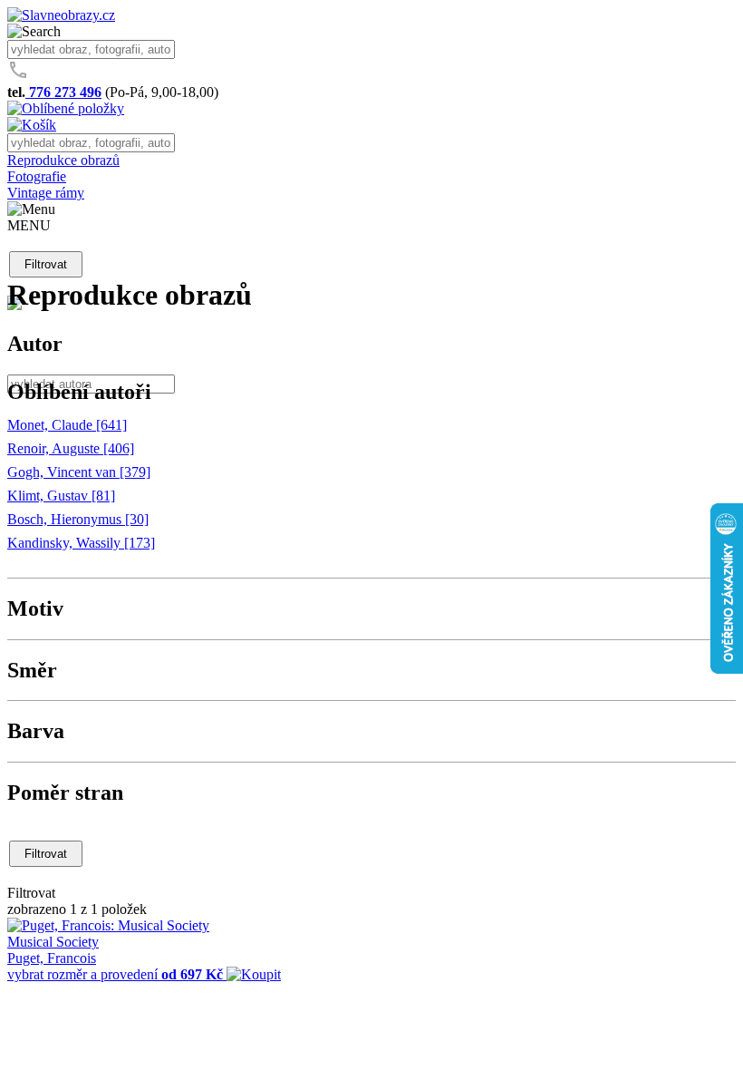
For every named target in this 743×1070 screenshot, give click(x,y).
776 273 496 (63, 92)
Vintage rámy (45, 192)
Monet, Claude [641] (67, 425)
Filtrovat (45, 264)
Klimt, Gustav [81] (61, 495)
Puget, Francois (51, 958)
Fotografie (36, 176)
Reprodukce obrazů (63, 160)
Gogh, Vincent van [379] (78, 472)
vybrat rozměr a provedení (115, 974)
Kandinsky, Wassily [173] (81, 542)
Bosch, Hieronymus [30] (78, 519)
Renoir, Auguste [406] (70, 448)
